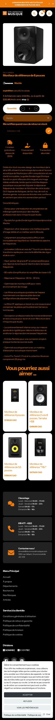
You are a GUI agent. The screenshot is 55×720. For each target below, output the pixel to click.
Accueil (6, 577)
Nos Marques (9, 595)
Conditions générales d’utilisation (19, 616)
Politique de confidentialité (15, 715)
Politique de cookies (36, 715)
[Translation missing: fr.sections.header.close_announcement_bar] (53, 3)
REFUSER (27, 701)
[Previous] (6, 3)
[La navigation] (49, 13)
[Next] (49, 3)
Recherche (8, 590)
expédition (8, 90)
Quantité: (12, 108)
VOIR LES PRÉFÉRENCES (27, 707)
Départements (10, 586)
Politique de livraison (13, 630)
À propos (7, 581)
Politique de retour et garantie (17, 621)
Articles (7, 599)
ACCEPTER (27, 695)
